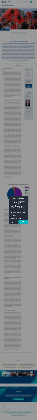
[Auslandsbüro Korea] (9, 1)
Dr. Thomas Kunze (15, 37)
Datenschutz (20, 412)
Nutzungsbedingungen (28, 412)
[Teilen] (3, 75)
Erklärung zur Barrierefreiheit (15, 413)
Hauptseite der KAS (8, 412)
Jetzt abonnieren (18, 399)
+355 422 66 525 (29, 116)
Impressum (15, 412)
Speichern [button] (14, 222)
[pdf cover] (28, 73)
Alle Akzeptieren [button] (23, 222)
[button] (1, 372)
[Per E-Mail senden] (3, 73)
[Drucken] (3, 71)
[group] (6, 376)
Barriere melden (25, 413)
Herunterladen (28, 86)
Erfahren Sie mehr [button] (17, 209)
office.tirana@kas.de (29, 113)
